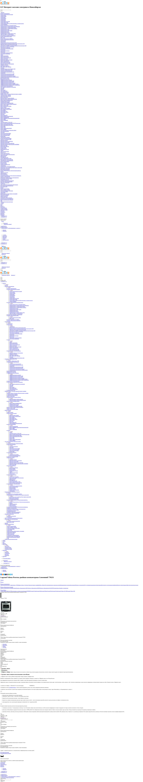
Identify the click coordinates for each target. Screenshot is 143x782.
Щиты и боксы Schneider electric (15, 403)
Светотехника (10, 323)
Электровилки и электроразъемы (15, 485)
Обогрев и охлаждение (11, 516)
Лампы (10, 341)
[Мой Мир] (4, 574)
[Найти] (1, 11)
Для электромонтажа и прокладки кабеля (15, 443)
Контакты (2, 766)
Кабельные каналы (13, 459)
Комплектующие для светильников (16, 352)
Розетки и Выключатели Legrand (15, 291)
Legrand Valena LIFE (71, 591)
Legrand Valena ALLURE (62, 591)
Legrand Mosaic (44, 591)
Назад (7, 284)
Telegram (4, 230)
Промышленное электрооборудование (14, 493)
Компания (7, 552)
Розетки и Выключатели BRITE (34, 588)
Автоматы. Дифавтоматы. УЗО (12, 585)
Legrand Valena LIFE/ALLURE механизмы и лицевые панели (12, 591)
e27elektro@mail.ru (3, 227)
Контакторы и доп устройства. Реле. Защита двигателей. (20, 496)
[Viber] (7, 574)
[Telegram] (12, 574)
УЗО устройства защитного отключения (17, 384)
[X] (5, 574)
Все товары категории (4, 752)
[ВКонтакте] (1, 574)
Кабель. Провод (10, 412)
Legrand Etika (39, 591)
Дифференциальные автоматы (15, 375)
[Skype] (10, 574)
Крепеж (115, 585)
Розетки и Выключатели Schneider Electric (17, 304)
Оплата (4, 646)
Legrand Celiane (34, 591)
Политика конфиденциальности (8, 777)
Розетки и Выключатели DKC (15, 317)
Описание (5, 644)
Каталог (6, 285)
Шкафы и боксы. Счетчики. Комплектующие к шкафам (17, 393)
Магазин (2, 765)
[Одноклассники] (2, 574)
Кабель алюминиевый (13, 426)
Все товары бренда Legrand (5, 753)
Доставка (4, 647)
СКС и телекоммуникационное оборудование (92, 585)
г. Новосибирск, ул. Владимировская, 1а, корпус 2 (10, 228)
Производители (3, 764)
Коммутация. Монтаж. (13, 467)
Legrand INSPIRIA (27, 591)
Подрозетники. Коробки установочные (60, 588)
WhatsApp (4, 231)
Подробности (3, 615)
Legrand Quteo (55, 591)
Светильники (12, 326)
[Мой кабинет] (0, 265)
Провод (10, 432)
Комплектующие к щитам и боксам (16, 399)
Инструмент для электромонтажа (13, 521)
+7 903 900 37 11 (4, 242)
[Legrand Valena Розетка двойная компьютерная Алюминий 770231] (6, 611)
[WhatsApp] (9, 574)
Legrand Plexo (50, 591)
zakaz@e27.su (3, 226)
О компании (2, 762)
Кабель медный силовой (14, 415)
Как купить (7, 546)
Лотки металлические (13, 446)
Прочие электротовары (11, 526)
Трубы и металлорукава (13, 476)
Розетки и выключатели (11, 288)
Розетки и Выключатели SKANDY (46, 588)
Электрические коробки (14, 454)
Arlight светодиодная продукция (132, 585)
